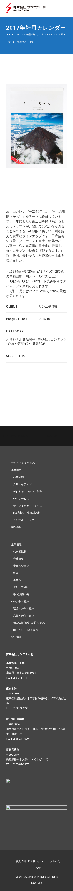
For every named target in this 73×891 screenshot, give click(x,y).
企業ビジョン (21, 566)
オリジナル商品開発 (25, 34)
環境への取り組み (23, 608)
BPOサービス (21, 498)
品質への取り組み (23, 615)
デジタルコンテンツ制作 (27, 491)
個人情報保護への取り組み (29, 623)
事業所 (17, 580)
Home (9, 34)
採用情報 (16, 637)
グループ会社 (21, 587)
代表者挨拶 (19, 551)
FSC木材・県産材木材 (26, 513)
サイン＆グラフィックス (27, 505)
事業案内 (16, 470)
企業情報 (16, 544)
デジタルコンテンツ (47, 34)
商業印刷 (21, 41)
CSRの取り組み (20, 601)
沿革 (15, 573)
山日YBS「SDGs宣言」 (27, 630)
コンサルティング (23, 520)
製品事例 (16, 527)
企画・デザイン (19, 343)
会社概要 (18, 558)
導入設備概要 (21, 594)
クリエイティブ (22, 484)
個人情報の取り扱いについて (32, 861)
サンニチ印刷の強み (23, 463)
